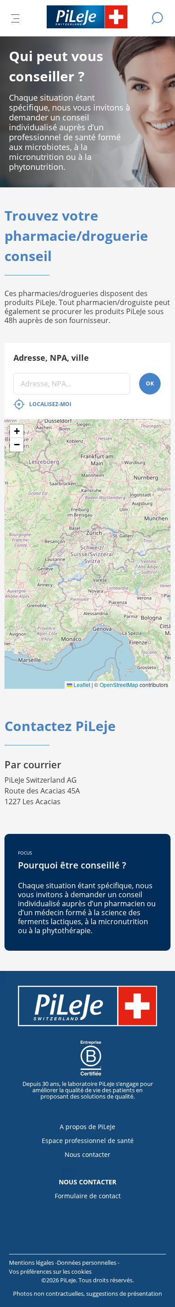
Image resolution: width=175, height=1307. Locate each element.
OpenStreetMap (119, 684)
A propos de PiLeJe (87, 1126)
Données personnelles (87, 1262)
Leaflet (81, 684)
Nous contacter (87, 1154)
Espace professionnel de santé (88, 1140)
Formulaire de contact (88, 1196)
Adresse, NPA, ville (51, 357)
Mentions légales (32, 1262)
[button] (16, 431)
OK (150, 383)
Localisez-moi (50, 404)
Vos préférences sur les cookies (50, 1271)
